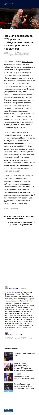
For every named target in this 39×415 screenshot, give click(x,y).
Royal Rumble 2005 (19, 146)
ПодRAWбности (11, 209)
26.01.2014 (8, 53)
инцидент (28, 143)
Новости (25, 53)
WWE (19, 53)
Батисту (31, 67)
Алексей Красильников (21, 55)
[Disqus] (19, 254)
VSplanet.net (8, 4)
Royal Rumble (27, 61)
